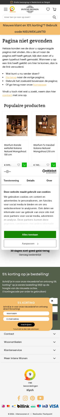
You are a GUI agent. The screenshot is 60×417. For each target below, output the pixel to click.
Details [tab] (31, 180)
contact (7, 95)
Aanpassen (28, 243)
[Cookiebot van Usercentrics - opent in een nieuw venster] (42, 172)
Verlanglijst (48, 9)
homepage (39, 84)
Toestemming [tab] (11, 180)
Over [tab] (49, 180)
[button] (4, 137)
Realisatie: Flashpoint (42, 414)
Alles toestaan (30, 234)
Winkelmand (54, 9)
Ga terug (11, 77)
